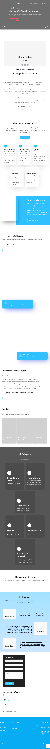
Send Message (9, 683)
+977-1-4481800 (6, 700)
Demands (44, 3)
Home (12, 3)
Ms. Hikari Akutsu (23, 438)
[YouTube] (48, 732)
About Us (23, 3)
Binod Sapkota (38, 438)
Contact (12, 7)
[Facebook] (42, 732)
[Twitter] (45, 732)
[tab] (2, 26)
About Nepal (17, 3)
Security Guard (14, 728)
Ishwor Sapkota (7, 438)
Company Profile (37, 3)
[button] (42, 26)
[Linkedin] (43, 734)
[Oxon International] (5, 5)
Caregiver (13, 725)
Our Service (30, 3)
